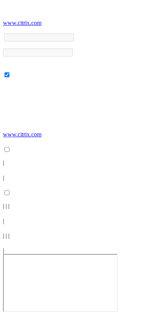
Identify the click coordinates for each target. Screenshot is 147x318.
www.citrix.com (22, 23)
